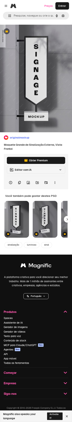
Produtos (10, 312)
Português (36, 296)
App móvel (10, 358)
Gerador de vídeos (14, 331)
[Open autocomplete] (8, 15)
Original (23, 31)
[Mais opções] (55, 182)
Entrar (62, 6)
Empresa (10, 383)
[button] (36, 296)
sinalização (13, 244)
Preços (48, 6)
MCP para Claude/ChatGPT (23, 345)
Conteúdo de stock (15, 340)
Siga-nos (10, 394)
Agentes (12, 349)
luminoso (31, 244)
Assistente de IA (13, 322)
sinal (46, 244)
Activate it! (54, 416)
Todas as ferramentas (16, 363)
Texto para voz (12, 336)
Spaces (8, 318)
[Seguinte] (67, 219)
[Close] (67, 416)
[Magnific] (36, 266)
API (6, 354)
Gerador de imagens (16, 327)
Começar (10, 373)
